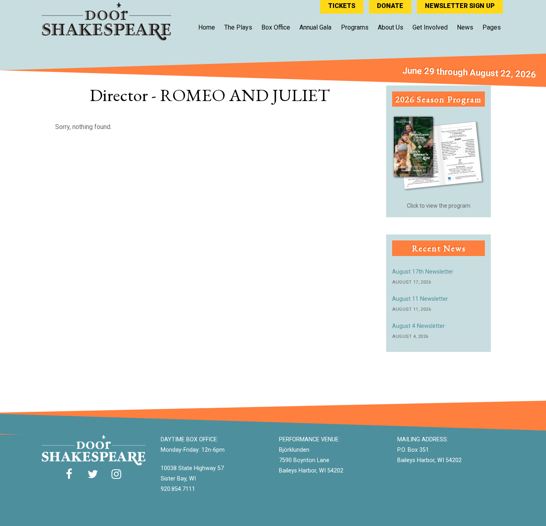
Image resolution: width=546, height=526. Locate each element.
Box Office (275, 27)
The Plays (238, 27)
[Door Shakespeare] (106, 37)
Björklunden (294, 450)
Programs (355, 27)
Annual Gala (315, 27)
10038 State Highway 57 (192, 468)
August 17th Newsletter (422, 271)
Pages (491, 27)
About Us (390, 27)
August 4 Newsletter (418, 326)
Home (206, 27)
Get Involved (430, 27)
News (465, 27)
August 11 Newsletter (420, 299)
